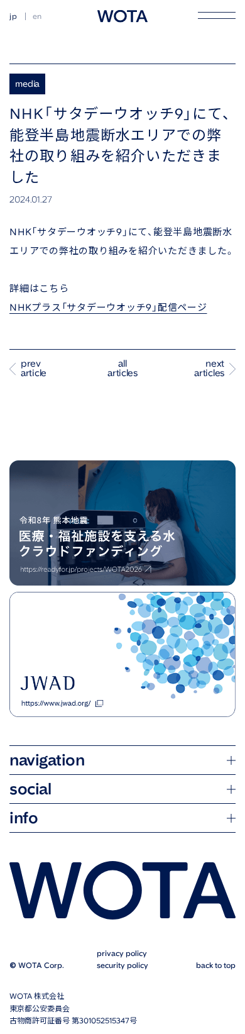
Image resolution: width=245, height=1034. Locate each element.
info (23, 825)
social (30, 796)
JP (13, 16)
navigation (46, 768)
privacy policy (117, 959)
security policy (118, 971)
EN (38, 16)
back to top (206, 971)
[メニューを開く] (217, 15)
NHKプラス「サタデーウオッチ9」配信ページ (108, 307)
